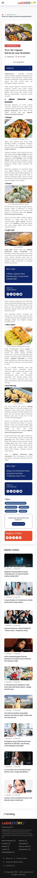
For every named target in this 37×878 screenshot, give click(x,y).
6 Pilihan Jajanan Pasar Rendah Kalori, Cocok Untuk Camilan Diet (17, 276)
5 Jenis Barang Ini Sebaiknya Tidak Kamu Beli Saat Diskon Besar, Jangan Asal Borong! (17, 687)
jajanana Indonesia (21, 87)
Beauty (29, 706)
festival (15, 438)
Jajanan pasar (24, 507)
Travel (4, 849)
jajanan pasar (9, 92)
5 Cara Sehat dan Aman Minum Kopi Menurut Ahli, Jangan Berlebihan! (17, 771)
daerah (30, 77)
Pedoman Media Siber (14, 862)
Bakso (6, 141)
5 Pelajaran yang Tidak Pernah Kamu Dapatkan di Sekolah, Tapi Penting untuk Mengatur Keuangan (17, 743)
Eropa (22, 259)
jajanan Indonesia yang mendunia (15, 503)
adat (15, 81)
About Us (9, 858)
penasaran (22, 369)
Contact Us (10, 866)
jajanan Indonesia (10, 423)
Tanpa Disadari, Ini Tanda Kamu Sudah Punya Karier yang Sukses (18, 601)
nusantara (8, 410)
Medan (26, 360)
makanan (24, 94)
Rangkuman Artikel (19, 524)
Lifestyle (29, 593)
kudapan (26, 408)
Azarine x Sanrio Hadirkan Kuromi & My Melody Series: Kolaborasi (18, 799)
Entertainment (11, 15)
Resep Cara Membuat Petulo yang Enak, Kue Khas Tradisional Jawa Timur (17, 473)
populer (7, 356)
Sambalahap (7, 852)
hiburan (12, 322)
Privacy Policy (22, 858)
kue (11, 355)
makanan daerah (11, 88)
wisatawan (18, 362)
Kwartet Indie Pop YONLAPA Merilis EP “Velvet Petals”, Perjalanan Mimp (17, 629)
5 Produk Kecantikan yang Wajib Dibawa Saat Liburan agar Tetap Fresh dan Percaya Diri (18, 715)
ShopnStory (23, 849)
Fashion (28, 565)
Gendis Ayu (10, 57)
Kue (6, 367)
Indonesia (19, 109)
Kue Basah (23, 511)
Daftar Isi (9, 68)
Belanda (18, 257)
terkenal (7, 76)
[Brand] (27, 2)
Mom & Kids (23, 846)
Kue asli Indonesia (11, 511)
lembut (19, 371)
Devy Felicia (9, 569)
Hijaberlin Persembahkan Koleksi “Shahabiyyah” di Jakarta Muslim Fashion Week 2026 (16, 574)
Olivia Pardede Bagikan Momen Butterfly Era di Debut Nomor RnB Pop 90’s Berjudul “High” (17, 659)
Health (4, 846)
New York (15, 425)
